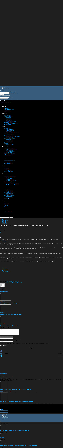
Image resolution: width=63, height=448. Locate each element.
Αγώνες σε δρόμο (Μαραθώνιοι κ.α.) (12, 123)
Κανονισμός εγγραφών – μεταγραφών (12, 132)
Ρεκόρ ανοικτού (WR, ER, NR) (9, 195)
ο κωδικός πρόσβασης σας (13, 93)
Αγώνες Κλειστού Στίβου (8, 116)
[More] (24, 277)
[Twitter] (13, 277)
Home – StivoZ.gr (5, 86)
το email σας (11, 97)
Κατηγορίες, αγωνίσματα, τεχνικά (9, 160)
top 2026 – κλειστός (9, 190)
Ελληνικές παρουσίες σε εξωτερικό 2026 (7, 376)
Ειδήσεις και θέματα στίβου (8, 211)
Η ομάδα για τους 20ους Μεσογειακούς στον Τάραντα (11, 314)
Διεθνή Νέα (6, 205)
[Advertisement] (11, 234)
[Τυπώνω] (20, 277)
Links (3, 208)
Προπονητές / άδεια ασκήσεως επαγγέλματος (13, 136)
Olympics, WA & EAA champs (11, 121)
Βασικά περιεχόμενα (5, 87)
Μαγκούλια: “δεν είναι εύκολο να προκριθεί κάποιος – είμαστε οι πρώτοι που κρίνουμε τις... (15, 389)
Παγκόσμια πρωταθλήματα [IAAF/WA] (10, 154)
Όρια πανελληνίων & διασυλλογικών (10, 176)
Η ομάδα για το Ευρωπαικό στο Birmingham (9, 302)
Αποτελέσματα (4, 113)
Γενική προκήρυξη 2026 (10, 129)
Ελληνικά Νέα (4, 219)
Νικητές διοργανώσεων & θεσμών (9, 148)
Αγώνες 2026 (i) (8, 117)
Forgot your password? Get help (5, 95)
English (3, 419)
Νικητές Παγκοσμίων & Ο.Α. (11, 151)
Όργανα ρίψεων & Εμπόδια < (9, 162)
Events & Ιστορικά (5, 146)
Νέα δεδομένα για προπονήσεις (6, 437)
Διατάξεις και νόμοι (7, 135)
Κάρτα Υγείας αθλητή (9, 137)
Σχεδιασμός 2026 (9, 131)
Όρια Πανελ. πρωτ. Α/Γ (10, 179)
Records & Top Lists (5, 186)
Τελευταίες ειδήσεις (3, 373)
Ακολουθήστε (60, 353)
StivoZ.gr (1, 228)
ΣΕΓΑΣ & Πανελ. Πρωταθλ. (8, 152)
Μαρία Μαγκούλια (5, 270)
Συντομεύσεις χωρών (9, 141)
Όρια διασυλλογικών (9, 178)
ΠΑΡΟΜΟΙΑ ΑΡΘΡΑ (4, 291)
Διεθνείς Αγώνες (5, 220)
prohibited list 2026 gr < (10, 134)
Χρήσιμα (3, 126)
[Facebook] (10, 277)
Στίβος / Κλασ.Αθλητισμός (8, 155)
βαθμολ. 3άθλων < (9, 170)
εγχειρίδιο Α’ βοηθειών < (10, 144)
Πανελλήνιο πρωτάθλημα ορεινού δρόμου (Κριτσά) (13, 282)
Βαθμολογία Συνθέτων (8, 169)
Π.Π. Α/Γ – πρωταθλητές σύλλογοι (11, 149)
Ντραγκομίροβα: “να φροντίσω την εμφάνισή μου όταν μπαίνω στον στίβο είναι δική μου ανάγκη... (16, 401)
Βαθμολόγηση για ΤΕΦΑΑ (8, 171)
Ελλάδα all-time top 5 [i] (10, 194)
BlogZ (5, 206)
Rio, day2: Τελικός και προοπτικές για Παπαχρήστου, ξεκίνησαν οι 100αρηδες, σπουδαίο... (18, 445)
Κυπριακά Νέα (6, 204)
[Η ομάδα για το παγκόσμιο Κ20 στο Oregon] (5, 322)
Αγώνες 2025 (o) (9, 120)
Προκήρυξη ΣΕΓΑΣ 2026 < (8, 163)
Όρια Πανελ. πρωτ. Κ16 (10, 181)
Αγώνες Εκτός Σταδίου (8, 122)
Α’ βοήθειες (6, 143)
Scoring (3, 165)
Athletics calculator (5, 417)
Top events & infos (7, 110)
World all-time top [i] (9, 193)
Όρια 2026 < (8, 177)
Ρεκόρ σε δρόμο (6, 198)
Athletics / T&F (4, 414)
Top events (4, 416)
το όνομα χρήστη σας (12, 92)
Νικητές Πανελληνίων (9, 150)
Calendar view (6, 108)
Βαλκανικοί (4, 221)
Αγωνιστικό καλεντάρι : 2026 (9, 109)
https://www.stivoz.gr (3, 288)
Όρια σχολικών (6, 175)
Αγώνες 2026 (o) (9, 119)
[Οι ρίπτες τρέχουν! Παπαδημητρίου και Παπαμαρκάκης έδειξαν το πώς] (2, 428)
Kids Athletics (6, 142)
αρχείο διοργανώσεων (7, 111)
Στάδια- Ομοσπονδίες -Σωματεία (9, 138)
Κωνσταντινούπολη (5, 269)
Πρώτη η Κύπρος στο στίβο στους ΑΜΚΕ (13, 281)
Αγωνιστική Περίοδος (7, 128)
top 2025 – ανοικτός (9, 191)
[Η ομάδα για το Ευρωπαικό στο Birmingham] (5, 300)
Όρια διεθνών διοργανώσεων (9, 182)
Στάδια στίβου (8, 139)
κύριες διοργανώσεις (7, 115)
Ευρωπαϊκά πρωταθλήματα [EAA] (9, 153)
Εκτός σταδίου (4, 223)
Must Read (6, 203)
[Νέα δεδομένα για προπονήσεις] (2, 435)
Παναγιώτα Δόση (5, 268)
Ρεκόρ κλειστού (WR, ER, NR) (9, 192)
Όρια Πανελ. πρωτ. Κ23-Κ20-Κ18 (11, 180)
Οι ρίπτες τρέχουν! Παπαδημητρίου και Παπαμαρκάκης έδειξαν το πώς (14, 430)
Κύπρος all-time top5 (9, 197)
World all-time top (9, 196)
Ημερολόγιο (4, 106)
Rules (3, 415)
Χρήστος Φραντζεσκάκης (6, 271)
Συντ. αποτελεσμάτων (7, 124)
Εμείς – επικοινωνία (5, 88)
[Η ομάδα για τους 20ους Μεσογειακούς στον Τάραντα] (5, 311)
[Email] (17, 277)
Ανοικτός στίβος (4, 222)
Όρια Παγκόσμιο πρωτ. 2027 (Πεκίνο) (12, 184)
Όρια (3, 173)
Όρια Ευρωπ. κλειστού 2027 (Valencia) (12, 183)
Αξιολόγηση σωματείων (10, 130)
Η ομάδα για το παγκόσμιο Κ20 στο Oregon (9, 325)
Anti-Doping (6, 133)
